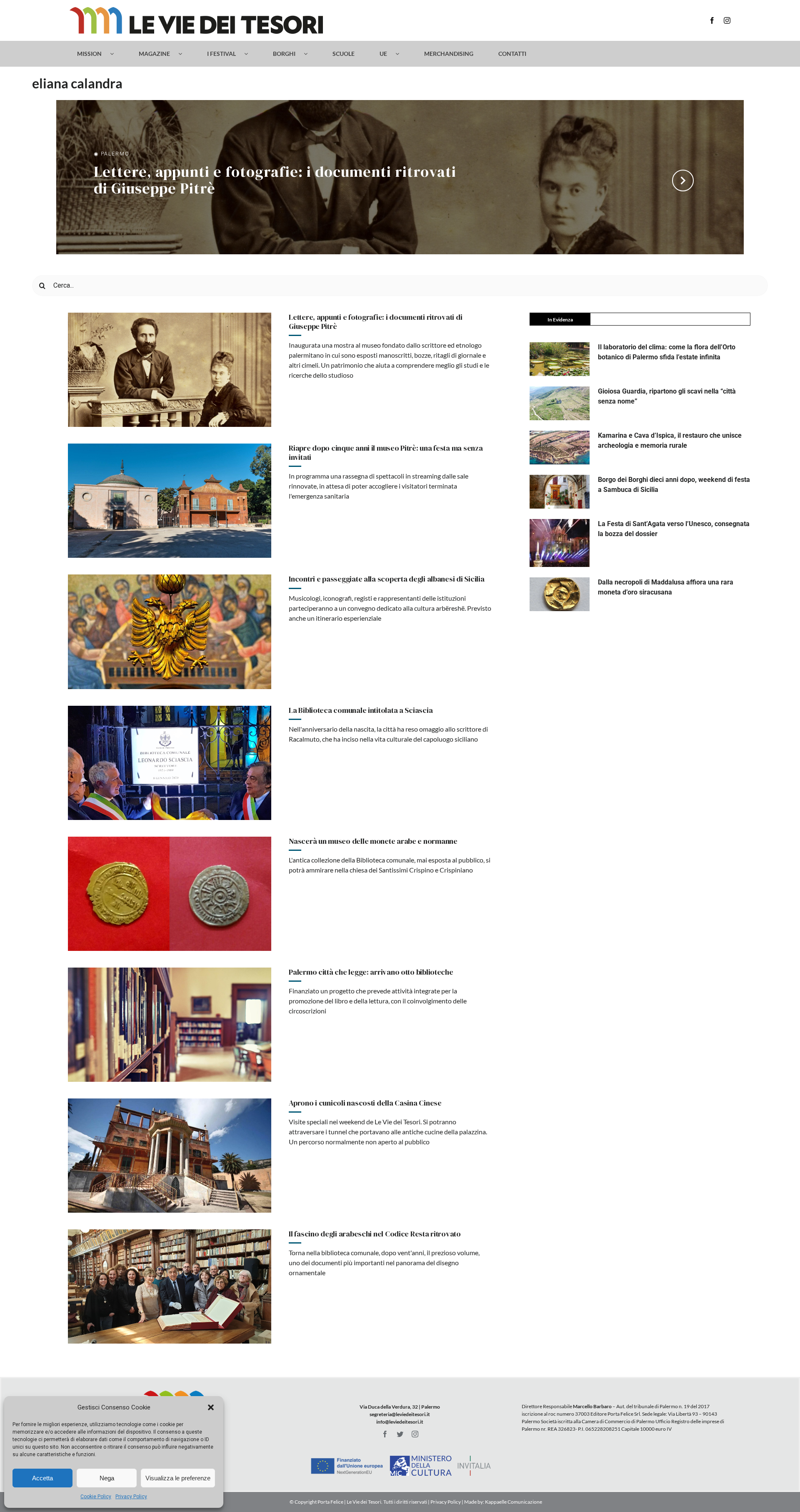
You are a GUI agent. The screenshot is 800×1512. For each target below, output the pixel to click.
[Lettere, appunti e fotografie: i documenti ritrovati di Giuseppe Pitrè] (169, 370)
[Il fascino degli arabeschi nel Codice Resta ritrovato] (169, 1286)
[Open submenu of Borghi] (310, 54)
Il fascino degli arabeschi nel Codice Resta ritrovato (375, 1234)
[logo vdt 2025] (196, 10)
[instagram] (727, 20)
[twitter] (400, 1434)
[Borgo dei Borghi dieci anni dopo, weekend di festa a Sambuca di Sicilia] (560, 492)
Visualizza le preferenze (177, 1478)
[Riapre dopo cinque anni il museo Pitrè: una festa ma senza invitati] (169, 501)
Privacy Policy (131, 1496)
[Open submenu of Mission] (116, 54)
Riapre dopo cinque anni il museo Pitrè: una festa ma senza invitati (385, 452)
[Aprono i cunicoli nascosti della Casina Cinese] (169, 1155)
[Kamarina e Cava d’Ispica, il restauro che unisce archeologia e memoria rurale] (560, 447)
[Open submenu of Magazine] (184, 54)
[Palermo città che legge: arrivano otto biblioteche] (169, 1025)
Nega (107, 1478)
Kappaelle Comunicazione (513, 1502)
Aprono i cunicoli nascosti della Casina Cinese (365, 1103)
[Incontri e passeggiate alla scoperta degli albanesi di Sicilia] (169, 631)
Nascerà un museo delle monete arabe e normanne (373, 841)
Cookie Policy (95, 1496)
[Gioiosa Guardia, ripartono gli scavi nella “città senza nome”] (560, 403)
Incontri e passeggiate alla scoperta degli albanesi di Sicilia (386, 579)
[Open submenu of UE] (401, 54)
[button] (211, 1407)
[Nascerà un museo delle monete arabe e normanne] (169, 894)
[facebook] (712, 20)
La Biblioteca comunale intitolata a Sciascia (360, 710)
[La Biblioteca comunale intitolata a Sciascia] (169, 763)
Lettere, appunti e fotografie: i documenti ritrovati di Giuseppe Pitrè (275, 180)
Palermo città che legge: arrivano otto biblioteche (371, 972)
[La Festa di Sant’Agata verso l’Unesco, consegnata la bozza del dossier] (560, 543)
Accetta (42, 1478)
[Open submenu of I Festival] (250, 54)
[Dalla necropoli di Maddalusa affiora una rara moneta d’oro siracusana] (560, 594)
